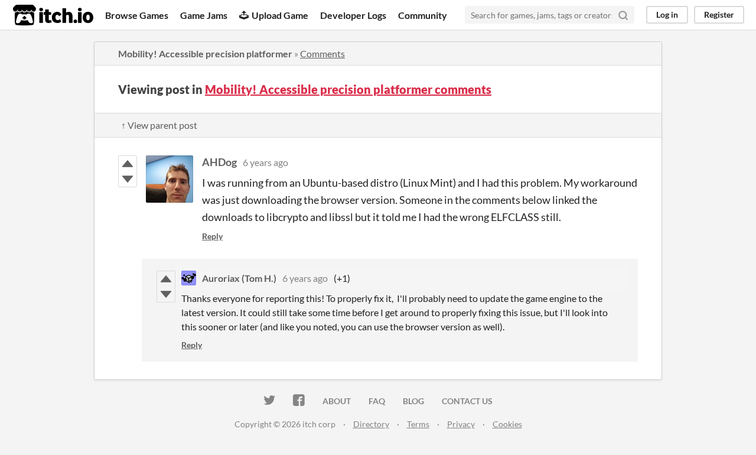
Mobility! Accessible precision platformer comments (348, 89)
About (336, 401)
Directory (371, 424)
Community (422, 15)
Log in (667, 14)
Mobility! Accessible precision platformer (205, 53)
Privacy (461, 424)
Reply (212, 236)
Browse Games (136, 15)
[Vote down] (127, 179)
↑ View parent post (159, 125)
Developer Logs (353, 15)
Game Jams (203, 15)
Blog (413, 401)
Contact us (467, 401)
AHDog (219, 161)
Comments (322, 53)
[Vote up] (127, 163)
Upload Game (280, 15)
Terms (418, 424)
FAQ (377, 401)
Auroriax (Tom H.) (239, 278)
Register (719, 14)
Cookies (507, 424)
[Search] (623, 15)
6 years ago (265, 162)
